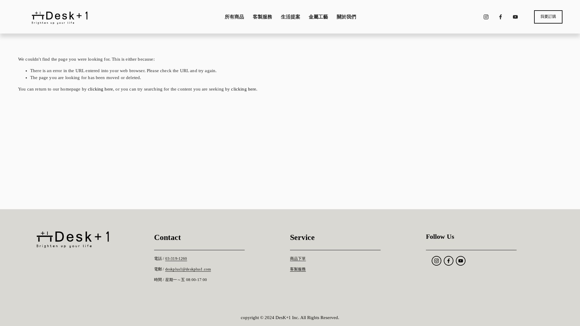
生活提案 (290, 16)
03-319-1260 (176, 259)
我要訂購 (548, 16)
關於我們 (346, 16)
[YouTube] (515, 17)
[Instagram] (486, 17)
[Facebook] (501, 17)
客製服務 (262, 16)
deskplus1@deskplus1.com (188, 269)
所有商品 (234, 16)
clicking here (100, 89)
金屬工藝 (318, 16)
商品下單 (298, 259)
